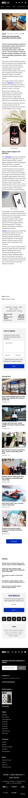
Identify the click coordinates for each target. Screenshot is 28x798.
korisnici (20, 311)
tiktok (11, 309)
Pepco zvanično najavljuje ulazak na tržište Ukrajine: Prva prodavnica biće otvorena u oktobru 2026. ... (13, 398)
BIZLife (11, 33)
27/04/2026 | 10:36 (6, 507)
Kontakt (4, 762)
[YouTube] (24, 619)
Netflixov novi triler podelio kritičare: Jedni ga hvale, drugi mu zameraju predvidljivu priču (13, 563)
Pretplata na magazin (7, 746)
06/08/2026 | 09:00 (6, 482)
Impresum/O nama (6, 760)
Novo (2, 6)
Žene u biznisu (5, 717)
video (20, 307)
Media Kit (4, 744)
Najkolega (4, 714)
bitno (11, 630)
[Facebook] (14, 619)
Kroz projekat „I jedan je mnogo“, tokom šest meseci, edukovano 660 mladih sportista (13, 581)
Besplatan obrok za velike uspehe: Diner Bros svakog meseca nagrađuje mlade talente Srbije (13, 478)
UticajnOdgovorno (6, 719)
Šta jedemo (5, 721)
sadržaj (15, 307)
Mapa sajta (4, 764)
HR (10, 632)
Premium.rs (12, 781)
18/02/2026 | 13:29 (6, 428)
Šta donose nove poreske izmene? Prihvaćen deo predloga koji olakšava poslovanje (12, 529)
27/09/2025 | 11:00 (6, 455)
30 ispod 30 (6, 630)
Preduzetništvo (21, 6)
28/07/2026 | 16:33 (6, 533)
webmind (16, 635)
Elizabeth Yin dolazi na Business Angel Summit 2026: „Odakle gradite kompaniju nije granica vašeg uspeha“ (13, 570)
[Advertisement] (14, 280)
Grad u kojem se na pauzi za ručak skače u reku (12, 576)
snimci (16, 309)
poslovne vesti (9, 634)
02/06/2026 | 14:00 (6, 402)
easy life (21, 630)
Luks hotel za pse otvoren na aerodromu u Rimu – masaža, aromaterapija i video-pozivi (13, 451)
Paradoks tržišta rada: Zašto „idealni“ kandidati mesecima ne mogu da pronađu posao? (13, 424)
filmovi (6, 632)
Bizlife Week (5, 733)
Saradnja (4, 742)
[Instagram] (4, 619)
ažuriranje (8, 157)
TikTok (4, 231)
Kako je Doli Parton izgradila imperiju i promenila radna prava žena (11, 586)
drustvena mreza (11, 311)
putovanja (15, 634)
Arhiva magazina (6, 751)
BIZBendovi (5, 728)
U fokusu (8, 6)
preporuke (8, 307)
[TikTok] (19, 619)
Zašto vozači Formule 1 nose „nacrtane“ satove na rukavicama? (13, 504)
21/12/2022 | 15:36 (17, 33)
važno (20, 634)
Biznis (13, 6)
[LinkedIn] (9, 619)
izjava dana (14, 632)
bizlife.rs (8, 783)
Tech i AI (4, 33)
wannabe (11, 635)
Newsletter (5, 749)
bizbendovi (15, 630)
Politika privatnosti (6, 767)
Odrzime (20, 632)
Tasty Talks (5, 726)
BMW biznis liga (6, 731)
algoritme (11, 83)
